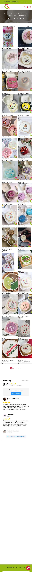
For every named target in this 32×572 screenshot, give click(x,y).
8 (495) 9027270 (6, 1)
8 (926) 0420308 (14, 1)
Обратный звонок (24, 1)
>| (20, 368)
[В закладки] (14, 31)
